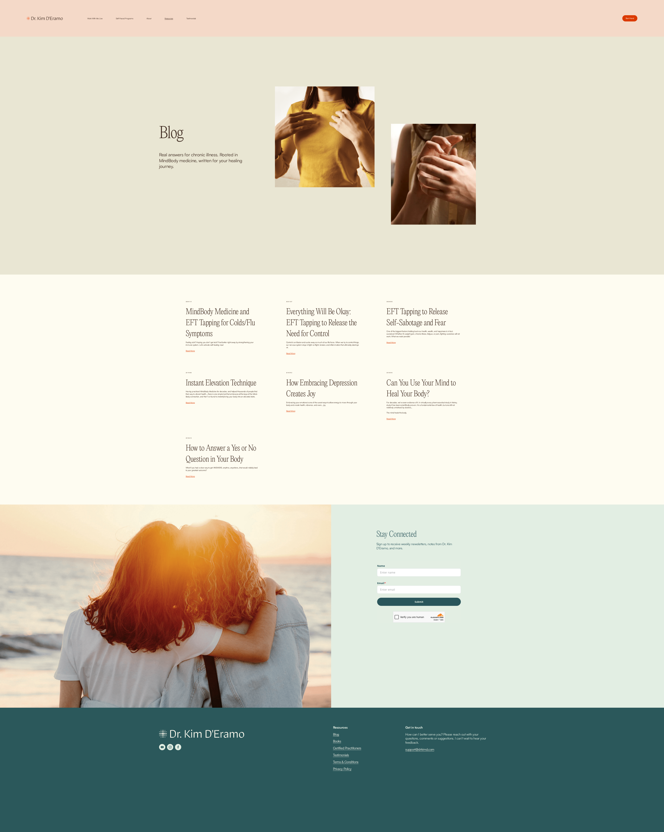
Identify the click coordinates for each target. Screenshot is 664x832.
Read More (190, 350)
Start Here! (630, 18)
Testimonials (191, 18)
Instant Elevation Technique (221, 383)
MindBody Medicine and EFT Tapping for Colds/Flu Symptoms (220, 323)
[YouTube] (162, 747)
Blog (336, 734)
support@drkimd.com (419, 749)
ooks (338, 741)
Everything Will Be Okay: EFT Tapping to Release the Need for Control (321, 323)
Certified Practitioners (347, 748)
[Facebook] (178, 747)
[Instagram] (170, 747)
